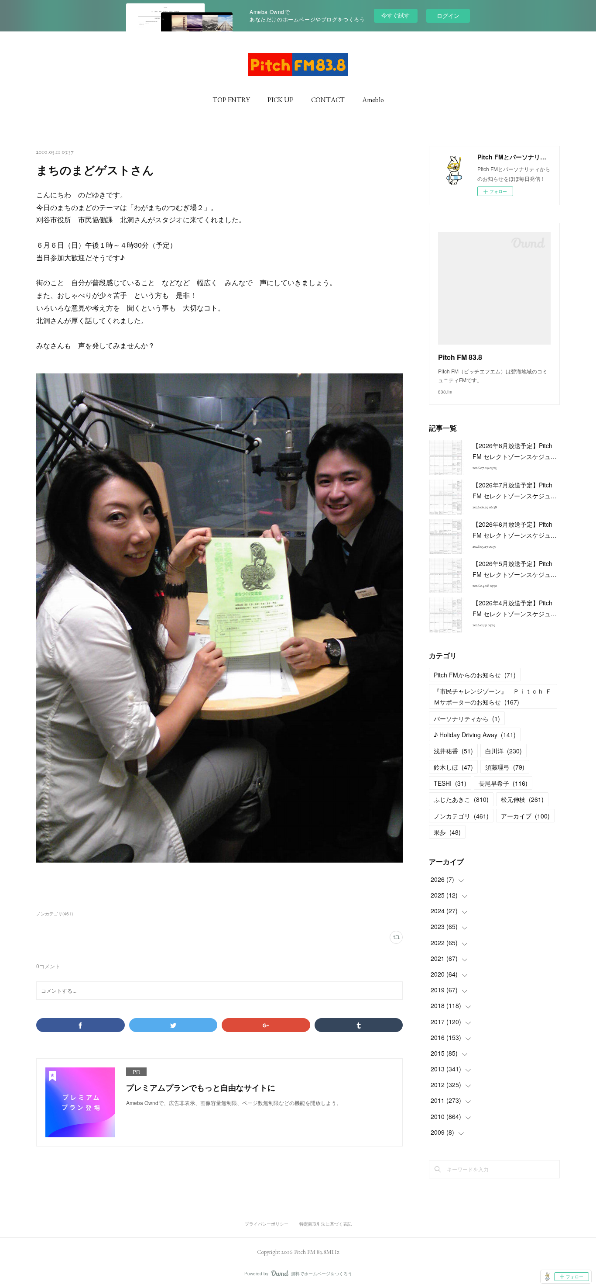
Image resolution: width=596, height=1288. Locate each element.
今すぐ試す (395, 15)
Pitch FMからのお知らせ (475, 674)
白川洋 (503, 750)
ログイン (448, 15)
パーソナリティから (467, 718)
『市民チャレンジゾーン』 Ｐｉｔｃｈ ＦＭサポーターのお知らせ (492, 696)
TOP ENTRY (231, 99)
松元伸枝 (522, 799)
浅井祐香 (453, 750)
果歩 (447, 832)
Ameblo (373, 99)
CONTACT (328, 99)
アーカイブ (525, 815)
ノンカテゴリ (461, 815)
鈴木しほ (453, 767)
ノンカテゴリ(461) (54, 914)
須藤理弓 (504, 767)
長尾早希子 (503, 783)
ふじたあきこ (461, 799)
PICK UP (280, 99)
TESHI (450, 783)
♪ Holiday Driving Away (475, 734)
